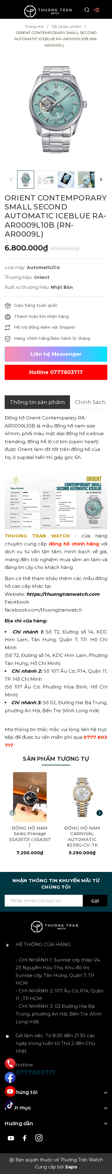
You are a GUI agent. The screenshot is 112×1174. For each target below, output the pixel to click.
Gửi (95, 901)
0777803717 (35, 1072)
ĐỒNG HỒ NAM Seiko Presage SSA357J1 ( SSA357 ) (30, 836)
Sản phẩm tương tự (56, 758)
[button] (101, 179)
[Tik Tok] (10, 1105)
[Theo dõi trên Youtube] (12, 1137)
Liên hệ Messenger (56, 354)
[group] (56, 109)
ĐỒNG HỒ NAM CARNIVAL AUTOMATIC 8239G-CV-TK (82, 836)
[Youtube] (10, 1091)
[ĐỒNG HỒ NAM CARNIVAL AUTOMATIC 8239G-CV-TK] (82, 797)
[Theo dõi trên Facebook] (26, 1137)
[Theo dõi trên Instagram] (39, 1137)
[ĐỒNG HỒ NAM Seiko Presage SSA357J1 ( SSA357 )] (30, 797)
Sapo (71, 1167)
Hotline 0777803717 (56, 372)
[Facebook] (10, 1077)
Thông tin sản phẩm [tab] (37, 402)
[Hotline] (10, 1063)
